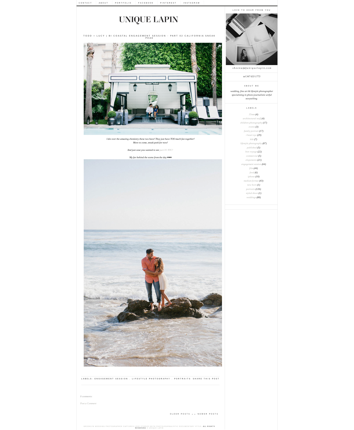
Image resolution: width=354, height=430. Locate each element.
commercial (252, 156)
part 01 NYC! (166, 150)
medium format (251, 181)
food (252, 172)
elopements (251, 160)
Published (252, 147)
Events (252, 127)
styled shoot (252, 193)
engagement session (251, 164)
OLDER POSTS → (182, 414)
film (251, 168)
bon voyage (251, 151)
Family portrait (251, 131)
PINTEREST (168, 3)
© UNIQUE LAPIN (155, 428)
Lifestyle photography (251, 143)
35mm (252, 114)
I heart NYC (251, 135)
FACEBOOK (146, 3)
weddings (251, 197)
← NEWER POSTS (206, 414)
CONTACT (85, 3)
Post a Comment (88, 403)
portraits (250, 189)
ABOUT (103, 3)
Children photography (251, 122)
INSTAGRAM (191, 3)
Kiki (252, 139)
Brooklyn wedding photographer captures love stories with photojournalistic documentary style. (143, 426)
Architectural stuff (252, 118)
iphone (251, 176)
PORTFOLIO (123, 3)
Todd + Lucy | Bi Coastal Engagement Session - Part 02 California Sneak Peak (149, 37)
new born (252, 185)
